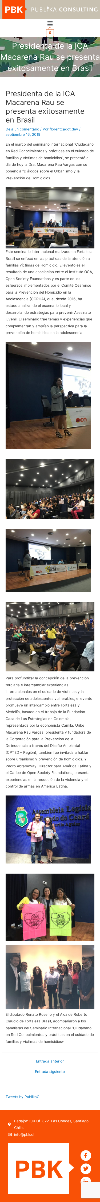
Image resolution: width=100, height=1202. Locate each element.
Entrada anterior (50, 1061)
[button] (49, 24)
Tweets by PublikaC (22, 1097)
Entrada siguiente (50, 1072)
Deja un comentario (22, 129)
